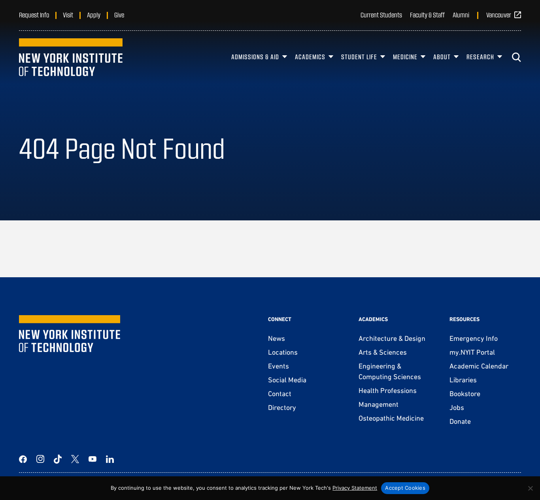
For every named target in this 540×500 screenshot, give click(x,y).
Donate (460, 421)
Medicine (405, 56)
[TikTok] (58, 459)
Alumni (461, 15)
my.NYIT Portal (472, 352)
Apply (93, 15)
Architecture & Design (392, 338)
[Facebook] (23, 459)
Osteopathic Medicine (391, 418)
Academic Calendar (478, 366)
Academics (310, 56)
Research (480, 56)
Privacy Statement (354, 488)
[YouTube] (92, 459)
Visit (68, 15)
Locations (283, 352)
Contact (279, 393)
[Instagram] (40, 459)
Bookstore (464, 393)
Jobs (456, 407)
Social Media (287, 380)
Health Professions (388, 390)
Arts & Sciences (383, 352)
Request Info (34, 15)
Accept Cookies (405, 488)
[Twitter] (75, 459)
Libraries (463, 380)
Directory (282, 407)
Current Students (381, 15)
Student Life (359, 56)
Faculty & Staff (427, 15)
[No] (530, 488)
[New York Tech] (71, 57)
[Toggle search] (516, 57)
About (442, 56)
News (276, 338)
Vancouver (498, 15)
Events (278, 366)
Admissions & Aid (255, 56)
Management (378, 404)
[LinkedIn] (110, 459)
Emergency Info (473, 338)
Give (119, 15)
